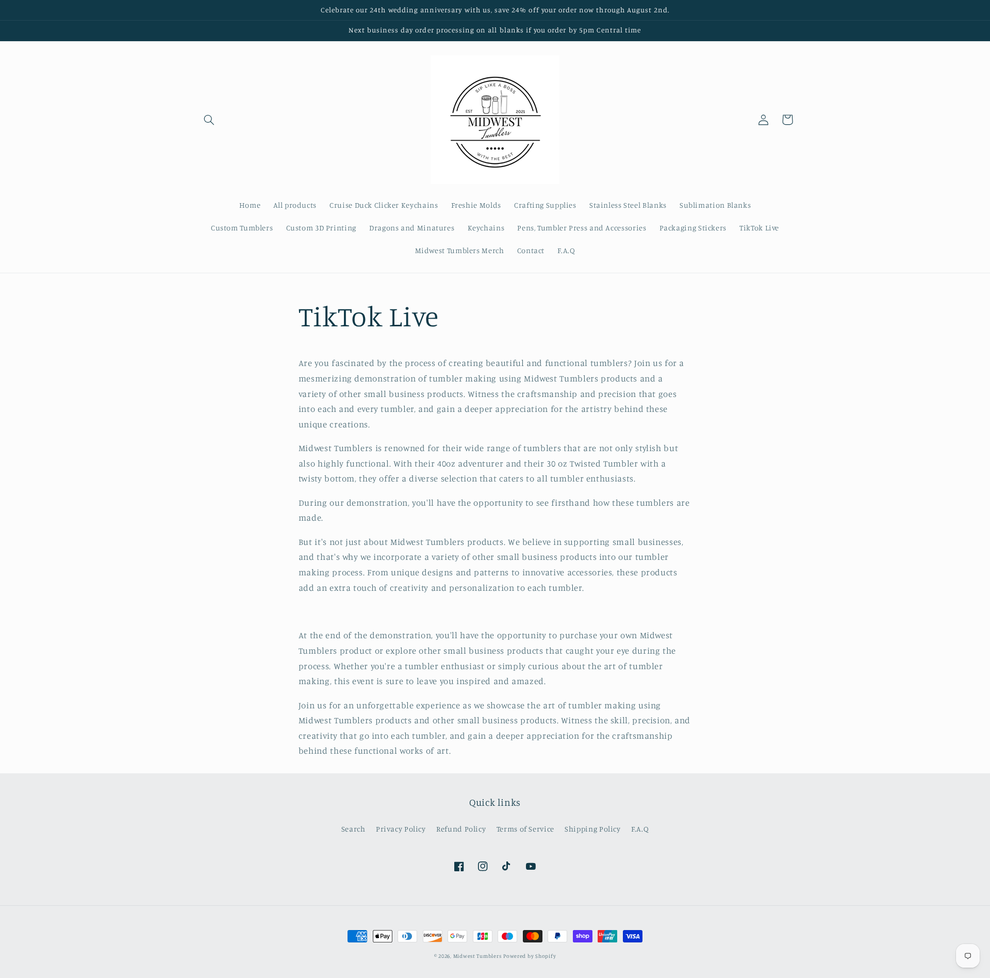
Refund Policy (461, 828)
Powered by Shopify (529, 956)
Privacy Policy (401, 828)
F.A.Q (640, 828)
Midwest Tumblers (477, 956)
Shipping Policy (592, 828)
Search (353, 828)
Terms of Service (525, 828)
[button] (209, 119)
